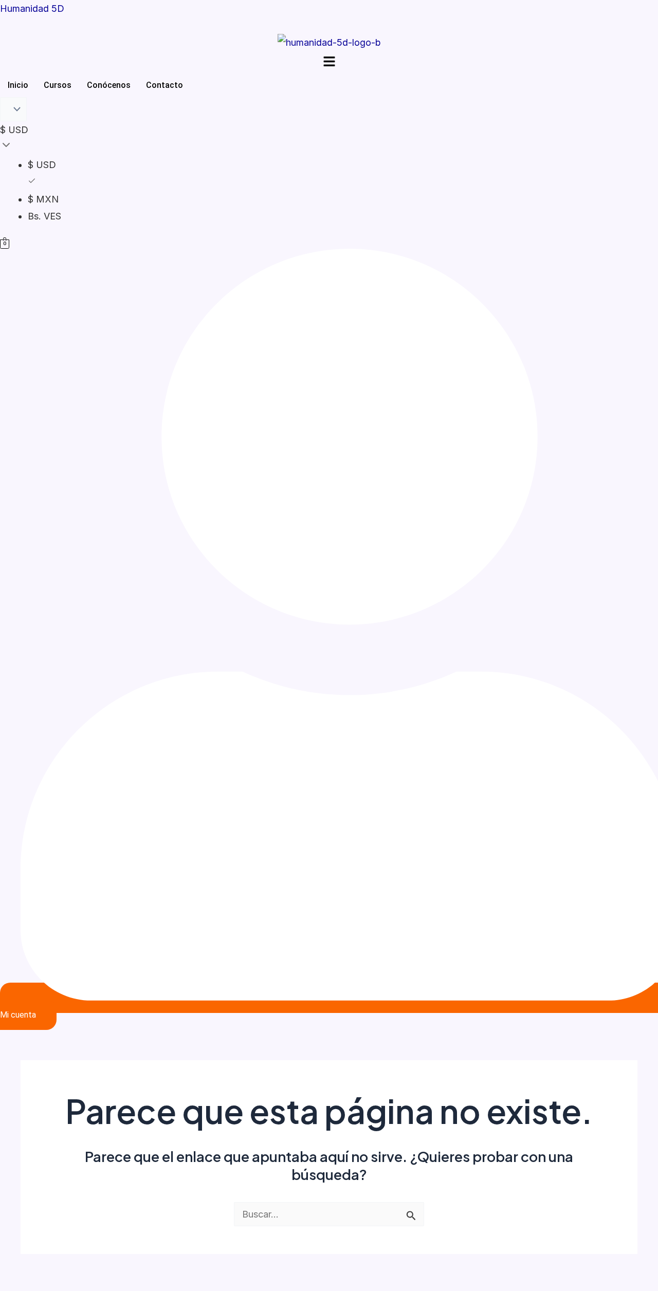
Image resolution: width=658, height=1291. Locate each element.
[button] (329, 62)
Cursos (57, 85)
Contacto (164, 85)
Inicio (18, 85)
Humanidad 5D (32, 8)
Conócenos (109, 85)
